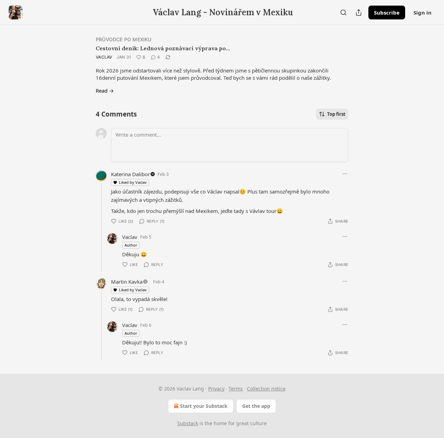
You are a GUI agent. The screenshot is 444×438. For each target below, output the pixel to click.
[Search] (343, 12)
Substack (187, 423)
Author (131, 245)
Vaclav (104, 57)
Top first (336, 114)
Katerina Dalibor (130, 174)
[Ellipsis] (344, 173)
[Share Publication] (359, 12)
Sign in (422, 12)
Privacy (216, 388)
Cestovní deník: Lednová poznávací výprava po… (163, 48)
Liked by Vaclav (133, 182)
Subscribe (387, 12)
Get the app (256, 406)
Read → (105, 90)
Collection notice (266, 388)
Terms (236, 388)
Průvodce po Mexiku (124, 39)
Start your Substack (204, 406)
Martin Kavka (127, 281)
